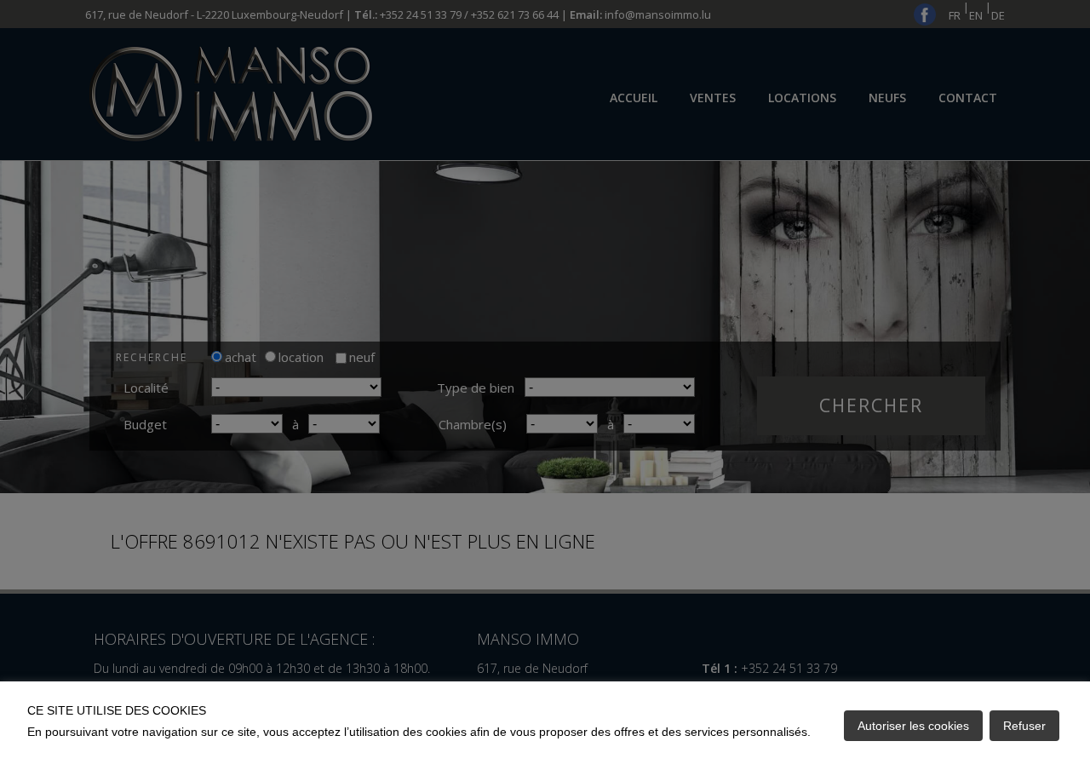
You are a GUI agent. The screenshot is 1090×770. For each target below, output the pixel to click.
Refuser (1024, 726)
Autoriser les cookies (913, 726)
